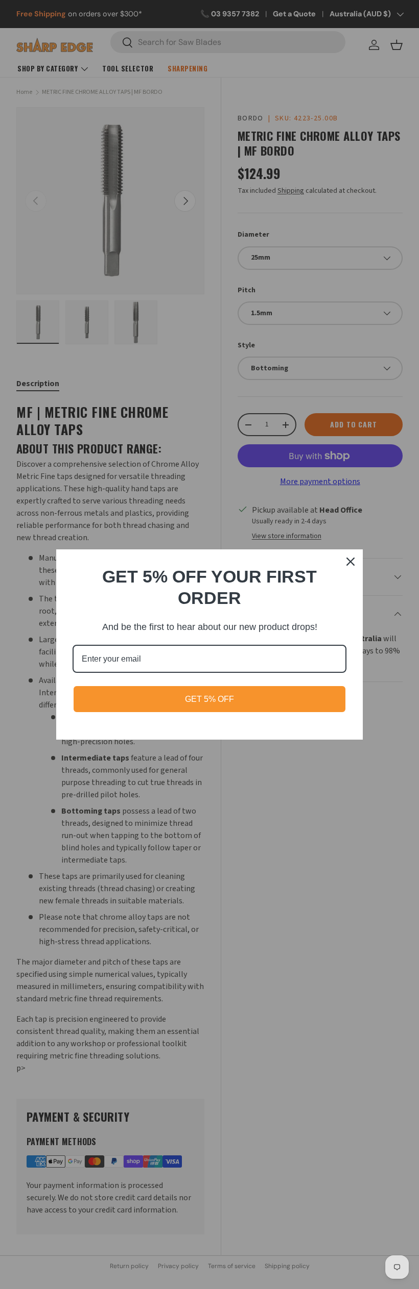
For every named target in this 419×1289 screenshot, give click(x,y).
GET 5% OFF (209, 699)
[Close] (350, 561)
